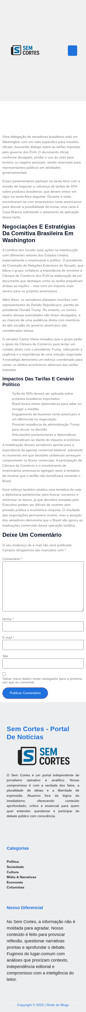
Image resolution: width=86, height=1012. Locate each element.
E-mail (8, 637)
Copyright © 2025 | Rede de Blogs (43, 1005)
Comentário (12, 559)
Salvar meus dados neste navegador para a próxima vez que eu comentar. (42, 680)
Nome (8, 619)
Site (5, 656)
